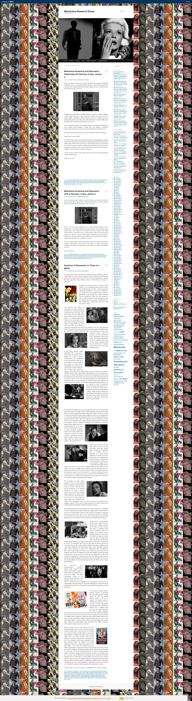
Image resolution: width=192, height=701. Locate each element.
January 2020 (117, 181)
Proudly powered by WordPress (96, 686)
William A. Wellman (95, 677)
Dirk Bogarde (118, 326)
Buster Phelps (85, 672)
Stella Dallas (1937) (98, 182)
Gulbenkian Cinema (118, 336)
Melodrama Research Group (79, 11)
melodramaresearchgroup (83, 79)
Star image (116, 367)
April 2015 (116, 252)
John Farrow (103, 673)
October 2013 (117, 276)
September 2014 (117, 263)
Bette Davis (104, 671)
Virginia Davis (73, 677)
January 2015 (117, 257)
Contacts (78, 60)
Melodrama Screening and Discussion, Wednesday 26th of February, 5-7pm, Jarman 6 (120, 83)
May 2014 (116, 265)
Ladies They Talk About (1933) (90, 181)
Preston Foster (72, 182)
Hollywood (116, 338)
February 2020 (117, 179)
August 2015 (116, 251)
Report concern (129, 698)
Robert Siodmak (117, 359)
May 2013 (116, 284)
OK (122, 698)
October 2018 (117, 201)
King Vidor (82, 181)
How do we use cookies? (104, 698)
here (104, 116)
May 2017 (116, 219)
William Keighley (72, 184)
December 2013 (117, 273)
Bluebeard (124, 322)
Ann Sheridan (93, 671)
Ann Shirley (98, 671)
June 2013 (116, 282)
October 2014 (117, 262)
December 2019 (117, 182)
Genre (122, 329)
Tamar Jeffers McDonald (118, 376)
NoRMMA (124, 351)
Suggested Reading (102, 60)
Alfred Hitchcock (119, 316)
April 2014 (116, 266)
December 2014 (117, 258)
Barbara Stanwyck (101, 180)
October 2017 (117, 213)
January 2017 (117, 225)
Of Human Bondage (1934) (119, 353)
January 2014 (117, 271)
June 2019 (116, 189)
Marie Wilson (78, 675)
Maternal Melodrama (85, 675)
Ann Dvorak (86, 671)
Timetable (116, 383)
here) (92, 121)
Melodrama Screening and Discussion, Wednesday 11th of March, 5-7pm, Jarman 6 (120, 76)
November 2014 (117, 260)
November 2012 (117, 293)
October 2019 (117, 184)
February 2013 (117, 289)
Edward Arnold (74, 673)
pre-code (74, 257)
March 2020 (116, 178)
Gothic (122, 332)
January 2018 (117, 208)
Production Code (67, 676)
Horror (121, 338)
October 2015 (117, 247)
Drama (68, 673)
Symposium (116, 374)
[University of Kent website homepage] (8, 2)
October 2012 (117, 295)
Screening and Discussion (73, 180)
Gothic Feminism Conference (120, 334)
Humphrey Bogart (90, 673)
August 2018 (116, 205)
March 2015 (116, 254)
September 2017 (117, 214)
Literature (120, 342)
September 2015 (117, 249)
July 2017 (116, 216)
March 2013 (116, 287)
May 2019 (116, 190)
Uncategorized (117, 308)
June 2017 (116, 217)
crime (103, 672)
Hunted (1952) (117, 340)
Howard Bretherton (75, 181)
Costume (122, 324)
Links (83, 60)
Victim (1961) (116, 384)
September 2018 (117, 203)
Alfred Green (86, 180)
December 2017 (117, 209)
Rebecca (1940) (119, 357)
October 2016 (117, 230)
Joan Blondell (97, 673)
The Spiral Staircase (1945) (120, 381)
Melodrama (66, 182)
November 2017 (117, 211)
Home (66, 60)
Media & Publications (91, 60)
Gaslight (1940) (117, 328)
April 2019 (116, 192)
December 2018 (117, 198)
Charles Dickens (117, 324)
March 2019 (116, 193)
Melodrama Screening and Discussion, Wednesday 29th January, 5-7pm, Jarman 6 (120, 100)
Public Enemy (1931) (76, 676)
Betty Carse (66, 672)
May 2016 (116, 236)
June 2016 (116, 235)
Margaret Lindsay (71, 675)
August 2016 (116, 233)
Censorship (91, 672)
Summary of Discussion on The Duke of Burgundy (120, 153)
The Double (116, 379)
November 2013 (117, 274)
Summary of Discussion (73, 671)
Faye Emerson (67, 181)
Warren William (87, 677)
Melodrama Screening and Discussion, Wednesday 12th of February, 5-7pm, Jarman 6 (120, 89)
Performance (117, 355)
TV (120, 383)
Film (123, 326)
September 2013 (117, 278)
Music (115, 350)
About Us (72, 60)
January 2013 (117, 290)
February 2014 (117, 270)
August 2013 (116, 279)
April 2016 (116, 238)
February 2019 (117, 195)
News (115, 302)
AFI (83, 671)
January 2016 (117, 243)
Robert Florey (79, 182)
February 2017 (117, 224)
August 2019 (116, 186)
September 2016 (117, 232)
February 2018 (117, 206)
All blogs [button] (188, 1)
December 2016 (117, 227)
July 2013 (116, 281)
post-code (69, 257)
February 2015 (117, 255)
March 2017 (116, 222)
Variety (122, 383)
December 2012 (117, 292)
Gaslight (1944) (117, 329)
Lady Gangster (101, 181)
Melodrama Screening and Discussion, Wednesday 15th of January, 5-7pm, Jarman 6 (120, 111)
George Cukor (116, 332)
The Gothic (123, 379)
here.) (105, 129)
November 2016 (117, 228)
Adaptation (116, 314)
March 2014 (116, 268)
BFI (106, 180)
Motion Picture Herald (100, 675)
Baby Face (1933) (93, 180)
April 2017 (116, 220)
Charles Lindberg (98, 672)
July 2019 (116, 187)
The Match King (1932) (96, 676)
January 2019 (117, 197)
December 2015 (117, 244)
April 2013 (116, 285)
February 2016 (117, 241)
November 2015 (117, 246)
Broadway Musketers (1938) (76, 672)
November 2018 (117, 200)
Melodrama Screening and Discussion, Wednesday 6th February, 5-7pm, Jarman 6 (83, 74)
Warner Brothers (73, 258)
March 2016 (116, 239)
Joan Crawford (124, 340)
